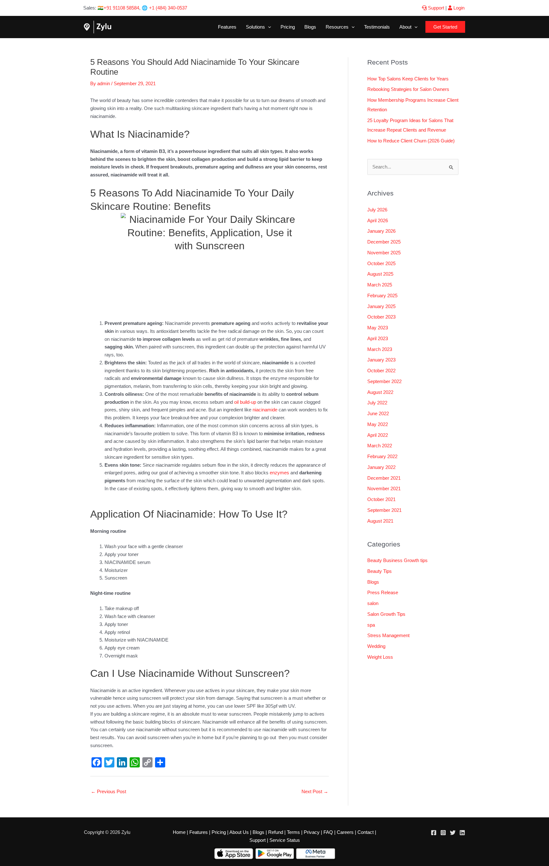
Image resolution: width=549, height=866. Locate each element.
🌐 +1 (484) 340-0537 (164, 7)
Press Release (382, 592)
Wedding (376, 646)
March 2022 (379, 445)
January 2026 (381, 231)
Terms (293, 832)
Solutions (255, 27)
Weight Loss (380, 657)
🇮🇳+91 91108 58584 (118, 7)
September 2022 (384, 381)
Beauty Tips (379, 571)
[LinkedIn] (462, 832)
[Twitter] (453, 832)
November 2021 (384, 488)
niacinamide (265, 409)
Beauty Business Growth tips (397, 560)
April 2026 (377, 220)
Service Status (284, 840)
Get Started (445, 27)
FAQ (328, 832)
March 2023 (379, 349)
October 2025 (381, 263)
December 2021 (384, 478)
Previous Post (108, 791)
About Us (239, 832)
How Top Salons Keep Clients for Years (408, 78)
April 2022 (377, 435)
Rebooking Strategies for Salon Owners (408, 89)
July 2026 (377, 209)
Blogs (310, 27)
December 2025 (384, 241)
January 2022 (381, 467)
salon (372, 603)
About (405, 27)
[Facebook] (434, 832)
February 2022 (382, 456)
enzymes (279, 472)
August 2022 (380, 392)
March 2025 (379, 284)
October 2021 (381, 499)
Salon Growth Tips (386, 614)
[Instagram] (443, 832)
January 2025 (381, 306)
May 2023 (377, 327)
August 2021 (380, 521)
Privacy (312, 832)
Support (435, 7)
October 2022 (381, 370)
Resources (337, 27)
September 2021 (384, 510)
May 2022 (377, 424)
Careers (345, 832)
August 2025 (380, 274)
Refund (275, 832)
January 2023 (381, 359)
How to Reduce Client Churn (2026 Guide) (411, 140)
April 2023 (377, 338)
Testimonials (377, 27)
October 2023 (381, 317)
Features (227, 27)
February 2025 (382, 295)
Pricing (288, 27)
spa (371, 625)
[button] (268, 27)
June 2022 (378, 413)
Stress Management (388, 635)
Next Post (315, 791)
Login (458, 7)
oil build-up (244, 402)
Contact (365, 832)
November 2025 (384, 252)
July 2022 (377, 402)
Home (179, 832)
